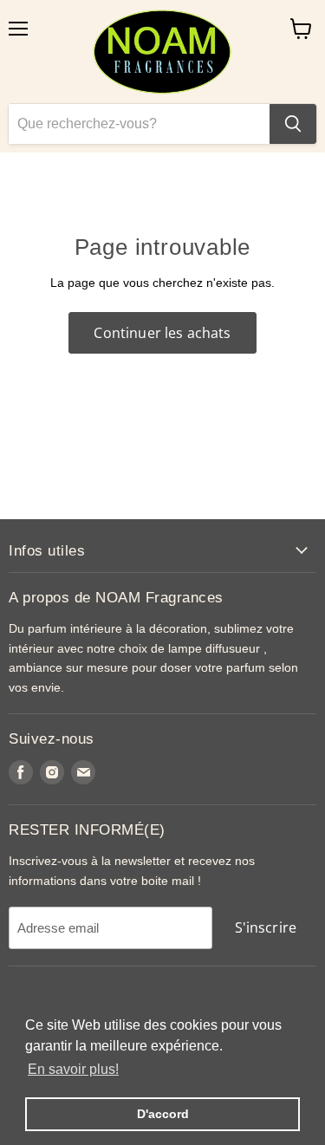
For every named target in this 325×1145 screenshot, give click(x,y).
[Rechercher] (293, 124)
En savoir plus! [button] (73, 1069)
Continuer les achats (162, 332)
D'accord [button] (163, 1114)
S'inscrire (266, 927)
